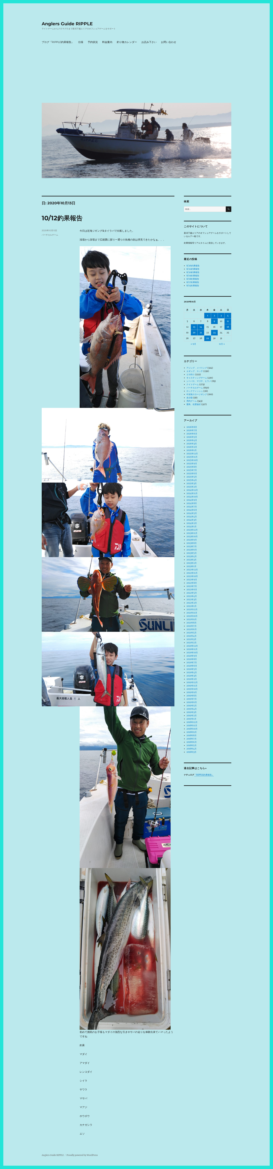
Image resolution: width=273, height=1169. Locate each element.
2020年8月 (191, 659)
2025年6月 (191, 473)
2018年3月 (191, 752)
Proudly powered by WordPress (82, 1155)
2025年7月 (191, 470)
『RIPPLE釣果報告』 (204, 774)
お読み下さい (149, 42)
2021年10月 (191, 616)
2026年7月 (191, 430)
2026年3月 (191, 443)
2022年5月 (191, 593)
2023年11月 (191, 533)
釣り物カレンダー (127, 42)
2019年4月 (191, 709)
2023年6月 (191, 549)
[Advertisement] (137, 76)
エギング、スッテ (194, 371)
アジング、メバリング (196, 368)
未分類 (189, 397)
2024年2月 (191, 523)
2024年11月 (191, 493)
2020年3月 (191, 675)
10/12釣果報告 (62, 218)
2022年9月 (191, 579)
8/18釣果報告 (192, 279)
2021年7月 (191, 626)
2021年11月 (191, 612)
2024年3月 (191, 520)
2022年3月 (191, 599)
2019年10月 (192, 689)
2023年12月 (192, 530)
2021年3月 (191, 639)
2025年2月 (191, 486)
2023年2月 (191, 563)
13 (194, 327)
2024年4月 (191, 516)
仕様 (80, 42)
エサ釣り (190, 374)
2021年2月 (191, 642)
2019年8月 (191, 695)
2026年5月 (191, 437)
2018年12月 (191, 722)
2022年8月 (191, 583)
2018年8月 (191, 735)
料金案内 (107, 42)
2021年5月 (191, 632)
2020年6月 (191, 665)
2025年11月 (191, 457)
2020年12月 (192, 646)
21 (201, 332)
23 (214, 332)
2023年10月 (192, 536)
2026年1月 (191, 450)
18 (228, 327)
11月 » (222, 344)
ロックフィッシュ (194, 391)
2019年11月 (191, 685)
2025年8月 (191, 467)
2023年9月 (191, 539)
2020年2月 (191, 679)
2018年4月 (191, 748)
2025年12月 (192, 453)
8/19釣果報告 (192, 275)
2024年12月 (192, 490)
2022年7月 (191, 586)
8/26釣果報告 (193, 265)
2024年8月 (191, 503)
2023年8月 (191, 543)
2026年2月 (191, 447)
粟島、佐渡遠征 (193, 404)
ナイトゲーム (192, 384)
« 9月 (193, 344)
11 (228, 321)
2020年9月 (191, 656)
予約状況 (93, 42)
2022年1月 (191, 606)
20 (194, 332)
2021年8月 (191, 622)
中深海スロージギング (196, 394)
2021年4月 (191, 636)
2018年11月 (191, 725)
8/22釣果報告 (192, 269)
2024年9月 (191, 500)
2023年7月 (191, 546)
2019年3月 (191, 712)
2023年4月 (191, 556)
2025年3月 (191, 483)
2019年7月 (191, 699)
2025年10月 (192, 460)
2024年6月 (191, 510)
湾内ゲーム (191, 401)
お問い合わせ (168, 42)
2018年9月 (191, 732)
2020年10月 (192, 652)
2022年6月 (191, 589)
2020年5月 (191, 669)
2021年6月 (191, 629)
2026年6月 (191, 433)
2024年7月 (191, 506)
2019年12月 (192, 682)
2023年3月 (191, 559)
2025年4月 (191, 480)
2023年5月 (191, 553)
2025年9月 (191, 463)
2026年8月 (191, 427)
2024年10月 (192, 496)
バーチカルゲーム (50, 235)
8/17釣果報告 (192, 282)
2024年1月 (191, 526)
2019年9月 (191, 692)
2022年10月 (192, 576)
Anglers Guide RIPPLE (67, 23)
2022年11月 (191, 573)
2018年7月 (191, 738)
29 (207, 338)
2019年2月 (191, 715)
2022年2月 (191, 602)
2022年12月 (192, 569)
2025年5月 (191, 476)
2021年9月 (191, 619)
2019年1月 (191, 719)
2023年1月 (191, 566)
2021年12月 (191, 609)
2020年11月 (191, 649)
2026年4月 (191, 440)
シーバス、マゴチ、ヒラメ (198, 381)
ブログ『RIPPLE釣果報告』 (58, 42)
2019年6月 (191, 702)
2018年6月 (191, 742)
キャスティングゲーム (196, 377)
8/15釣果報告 (192, 285)
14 (201, 327)
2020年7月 (191, 662)
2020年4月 (191, 672)
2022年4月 (191, 596)
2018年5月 (191, 745)
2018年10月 (191, 728)
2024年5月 (191, 513)
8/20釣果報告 (192, 272)
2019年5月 (191, 705)
